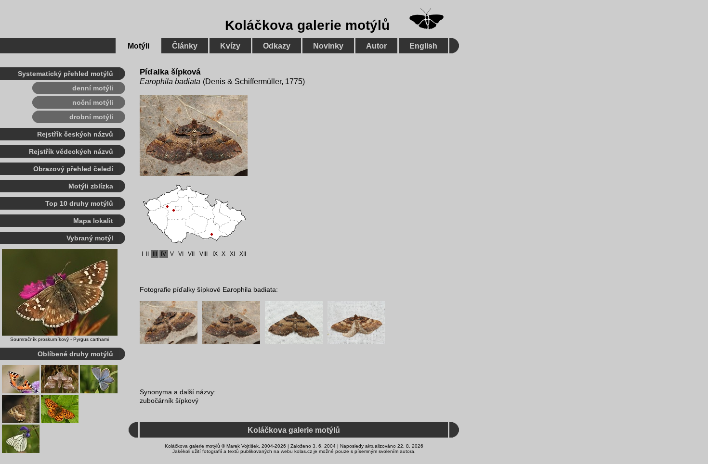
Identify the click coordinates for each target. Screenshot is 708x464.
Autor (376, 46)
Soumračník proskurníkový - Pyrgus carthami (59, 339)
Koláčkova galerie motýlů (307, 25)
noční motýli (92, 102)
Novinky (328, 46)
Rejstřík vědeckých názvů (71, 151)
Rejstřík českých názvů (75, 134)
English (423, 46)
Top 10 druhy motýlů (79, 203)
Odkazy (276, 46)
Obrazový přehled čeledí (73, 169)
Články (184, 46)
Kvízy (230, 46)
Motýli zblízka (90, 186)
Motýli (138, 46)
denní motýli (92, 88)
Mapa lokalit (93, 221)
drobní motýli (91, 117)
